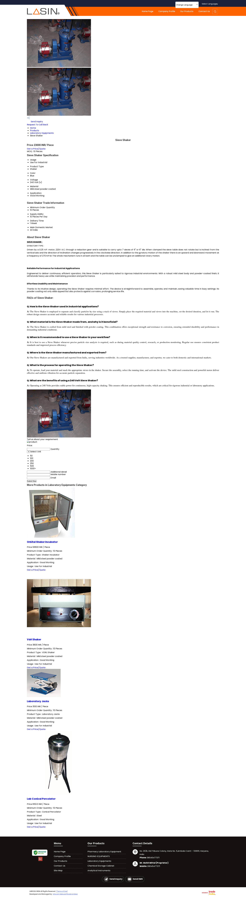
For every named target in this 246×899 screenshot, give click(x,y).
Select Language (209, 4)
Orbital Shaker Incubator (42, 542)
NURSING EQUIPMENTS (99, 856)
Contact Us (204, 11)
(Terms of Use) (62, 891)
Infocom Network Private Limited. (65, 894)
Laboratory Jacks (38, 701)
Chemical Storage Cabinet (101, 865)
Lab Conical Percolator (41, 799)
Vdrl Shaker (34, 639)
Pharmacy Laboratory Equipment (104, 851)
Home (33, 127)
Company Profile (166, 11)
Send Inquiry (36, 121)
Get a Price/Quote (36, 148)
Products (34, 130)
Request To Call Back (37, 124)
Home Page (147, 11)
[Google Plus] (40, 860)
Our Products (186, 11)
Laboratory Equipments (42, 133)
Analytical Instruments (99, 870)
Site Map (58, 870)
